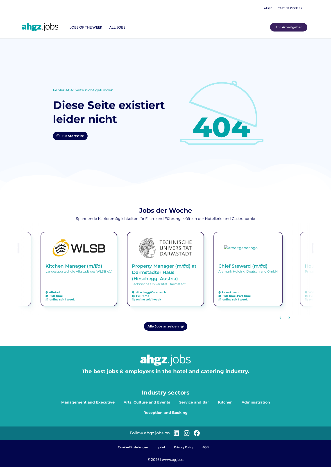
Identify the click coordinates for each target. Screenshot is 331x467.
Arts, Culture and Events (147, 402)
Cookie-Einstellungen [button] (133, 447)
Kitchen (225, 402)
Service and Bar (194, 402)
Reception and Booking (165, 413)
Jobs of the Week (86, 27)
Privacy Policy (183, 447)
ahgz (268, 8)
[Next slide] (289, 317)
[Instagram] (186, 433)
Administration (256, 402)
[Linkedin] (176, 433)
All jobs (117, 27)
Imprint (160, 447)
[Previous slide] (280, 317)
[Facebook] (197, 433)
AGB (205, 447)
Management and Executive (88, 402)
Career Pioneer (290, 8)
